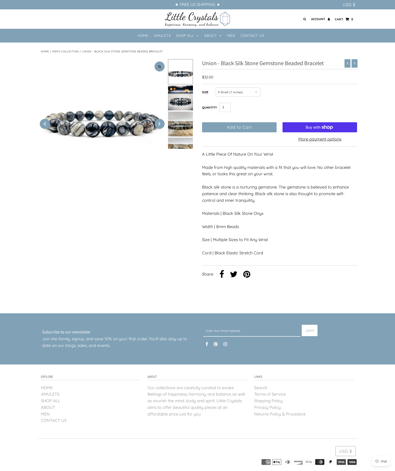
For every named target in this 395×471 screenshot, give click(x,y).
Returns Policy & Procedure (280, 414)
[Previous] (45, 124)
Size (205, 92)
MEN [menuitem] (231, 35)
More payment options (319, 139)
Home (45, 51)
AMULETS (50, 394)
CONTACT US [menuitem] (252, 35)
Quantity (209, 107)
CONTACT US (54, 420)
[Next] (160, 124)
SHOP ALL (185, 35)
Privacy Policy (267, 407)
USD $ (349, 4)
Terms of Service (270, 394)
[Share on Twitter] (234, 274)
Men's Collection (65, 51)
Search (260, 387)
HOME (47, 387)
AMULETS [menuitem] (162, 35)
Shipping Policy (268, 400)
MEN (45, 414)
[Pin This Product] (246, 274)
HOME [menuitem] (143, 35)
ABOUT (210, 35)
